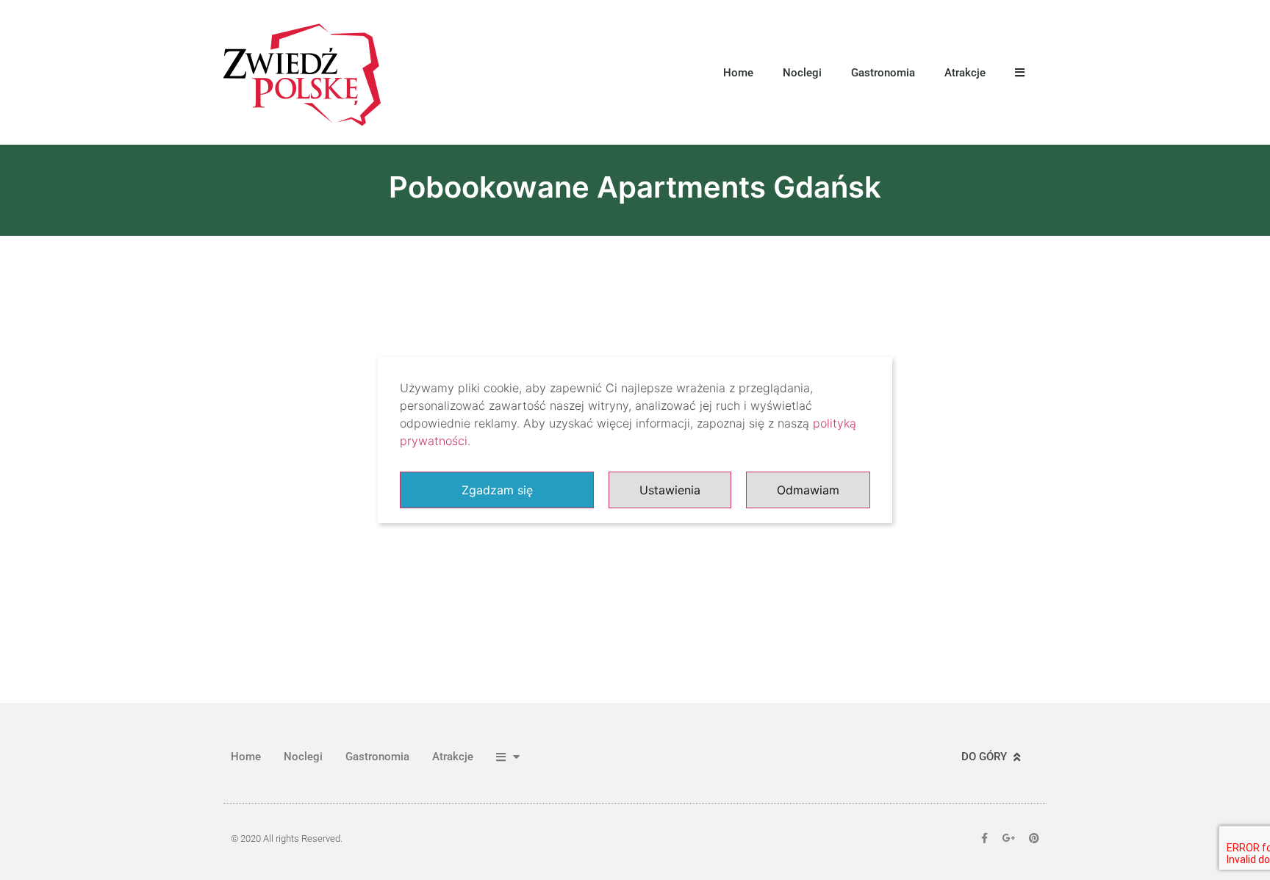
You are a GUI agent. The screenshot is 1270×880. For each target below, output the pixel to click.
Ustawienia (669, 490)
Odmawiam (808, 490)
